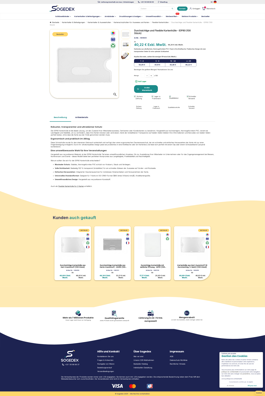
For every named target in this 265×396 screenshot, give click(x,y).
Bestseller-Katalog (141, 364)
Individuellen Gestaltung (143, 368)
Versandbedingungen (105, 371)
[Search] (172, 8)
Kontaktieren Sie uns (105, 356)
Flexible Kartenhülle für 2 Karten (71, 186)
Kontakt (182, 9)
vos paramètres (245, 374)
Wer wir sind (138, 356)
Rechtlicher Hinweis (177, 364)
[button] (259, 393)
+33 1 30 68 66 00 (147, 2)
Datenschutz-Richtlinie (178, 360)
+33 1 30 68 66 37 (72, 364)
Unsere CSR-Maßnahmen (144, 360)
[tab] (60, 118)
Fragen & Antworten (105, 360)
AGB (171, 356)
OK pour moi (252, 385)
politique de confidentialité (230, 372)
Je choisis (230, 385)
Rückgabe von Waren (105, 364)
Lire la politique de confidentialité (232, 379)
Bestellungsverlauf (104, 368)
